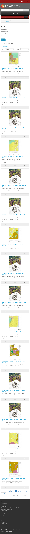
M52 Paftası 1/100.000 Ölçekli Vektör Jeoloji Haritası (13, 361)
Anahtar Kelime (4, 29)
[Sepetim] (25, 1)
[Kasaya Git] (27, 1)
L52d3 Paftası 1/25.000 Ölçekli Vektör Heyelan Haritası (14, 215)
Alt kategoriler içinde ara (7, 35)
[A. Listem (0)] (24, 1)
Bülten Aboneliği (4, 525)
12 (26, 491)
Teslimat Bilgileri (4, 506)
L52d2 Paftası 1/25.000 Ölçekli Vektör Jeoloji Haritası (13, 157)
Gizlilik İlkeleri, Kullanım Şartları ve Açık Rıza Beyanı (11, 507)
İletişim (2, 515)
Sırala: (3, 49)
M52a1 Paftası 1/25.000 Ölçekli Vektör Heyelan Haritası (14, 420)
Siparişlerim (3, 522)
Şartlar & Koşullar (4, 512)
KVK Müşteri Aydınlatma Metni (7, 509)
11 (23, 491)
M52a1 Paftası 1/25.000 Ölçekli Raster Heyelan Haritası (14, 391)
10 (20, 491)
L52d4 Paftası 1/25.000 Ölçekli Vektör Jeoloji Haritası (13, 332)
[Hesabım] (22, 1)
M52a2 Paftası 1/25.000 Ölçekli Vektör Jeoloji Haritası (13, 478)
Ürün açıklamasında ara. (7, 37)
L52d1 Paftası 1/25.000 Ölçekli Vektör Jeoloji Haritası (13, 69)
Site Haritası (3, 517)
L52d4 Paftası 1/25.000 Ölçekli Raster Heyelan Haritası (14, 274)
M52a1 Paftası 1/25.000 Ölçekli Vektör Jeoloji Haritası (13, 449)
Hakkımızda (3, 505)
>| (4, 493)
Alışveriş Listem (4, 523)
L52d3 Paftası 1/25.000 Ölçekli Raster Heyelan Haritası (14, 186)
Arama (7, 21)
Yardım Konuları (4, 503)
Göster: (18, 49)
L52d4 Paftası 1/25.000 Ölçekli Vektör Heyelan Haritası (14, 303)
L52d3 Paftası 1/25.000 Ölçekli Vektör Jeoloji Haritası (13, 244)
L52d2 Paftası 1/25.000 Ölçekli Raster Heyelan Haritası (14, 98)
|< (2, 491)
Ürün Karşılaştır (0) (5, 46)
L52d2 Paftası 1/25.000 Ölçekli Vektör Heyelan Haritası (14, 127)
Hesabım (3, 520)
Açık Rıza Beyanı (4, 510)
